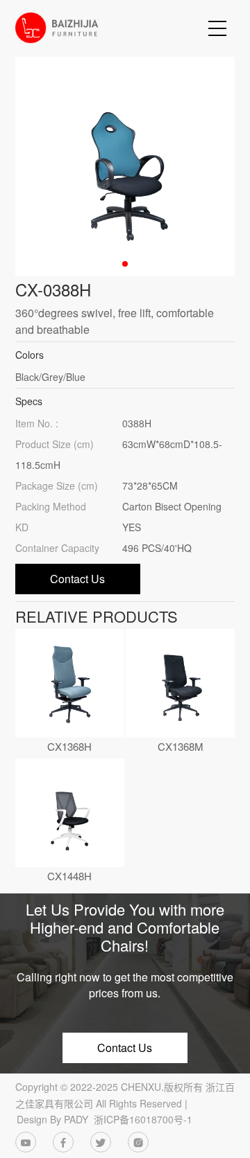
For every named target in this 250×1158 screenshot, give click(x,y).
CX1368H (69, 746)
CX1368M (180, 746)
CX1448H (69, 875)
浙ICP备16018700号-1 (143, 1119)
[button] (125, 264)
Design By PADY (52, 1119)
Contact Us (77, 579)
